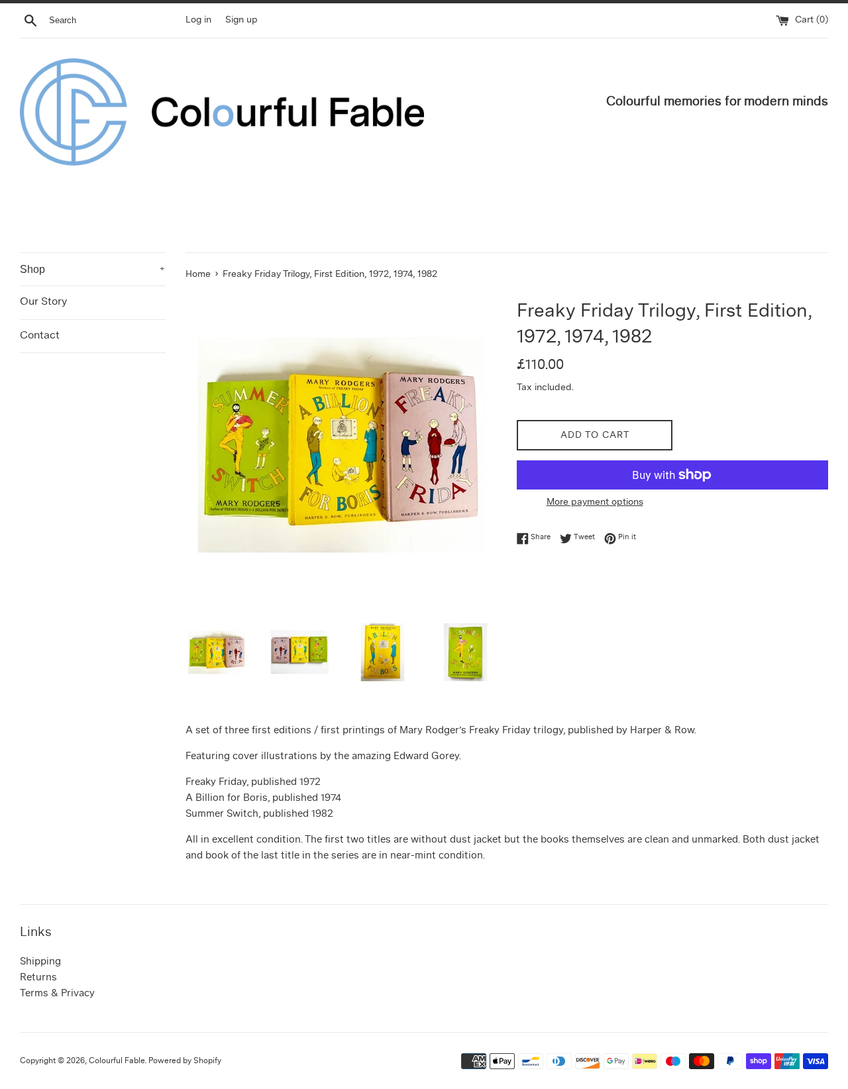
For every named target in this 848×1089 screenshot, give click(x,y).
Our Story (43, 302)
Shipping (40, 962)
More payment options (595, 502)
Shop (93, 269)
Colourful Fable (117, 1061)
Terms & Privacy (57, 994)
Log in (198, 20)
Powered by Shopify (184, 1061)
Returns (38, 978)
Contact (40, 336)
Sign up (241, 20)
